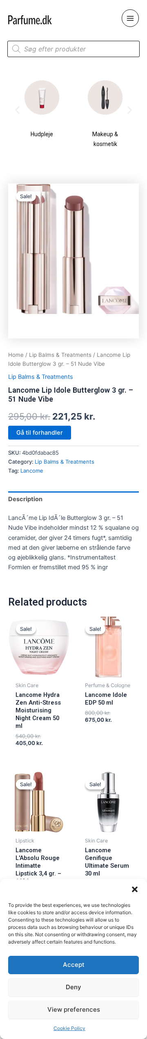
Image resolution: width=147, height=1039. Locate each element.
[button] (135, 889)
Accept (74, 964)
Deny (73, 987)
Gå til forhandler (39, 432)
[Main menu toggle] (130, 18)
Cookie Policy (69, 1028)
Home (16, 354)
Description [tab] (25, 499)
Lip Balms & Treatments (60, 354)
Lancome (31, 470)
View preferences (73, 1009)
